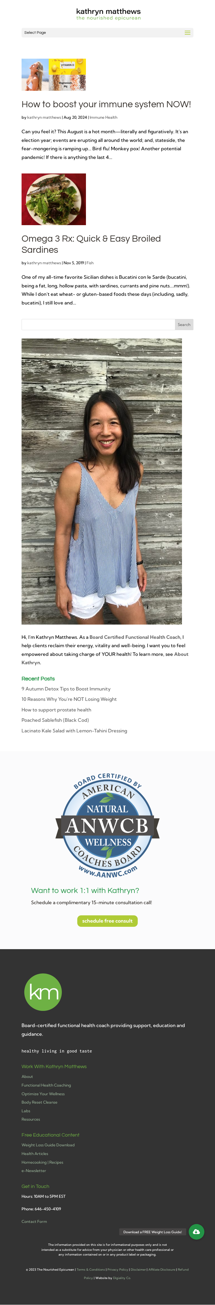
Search (184, 324)
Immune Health (103, 117)
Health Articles (35, 1153)
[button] (196, 1232)
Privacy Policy (118, 1269)
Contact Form (34, 1221)
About (27, 1076)
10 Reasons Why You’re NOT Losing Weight (69, 699)
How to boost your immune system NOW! (106, 104)
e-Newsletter (34, 1170)
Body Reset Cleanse (39, 1102)
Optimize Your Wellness (43, 1093)
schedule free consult (107, 921)
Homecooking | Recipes (42, 1162)
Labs (26, 1110)
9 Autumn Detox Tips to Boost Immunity (66, 689)
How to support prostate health (56, 710)
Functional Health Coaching (46, 1085)
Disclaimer (138, 1269)
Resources (31, 1119)
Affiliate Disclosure (161, 1269)
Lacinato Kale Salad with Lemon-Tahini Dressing (74, 731)
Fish (90, 262)
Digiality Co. (122, 1278)
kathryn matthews (44, 117)
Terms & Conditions (91, 1269)
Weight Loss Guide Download (48, 1144)
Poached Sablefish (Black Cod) (55, 720)
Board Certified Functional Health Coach (135, 637)
